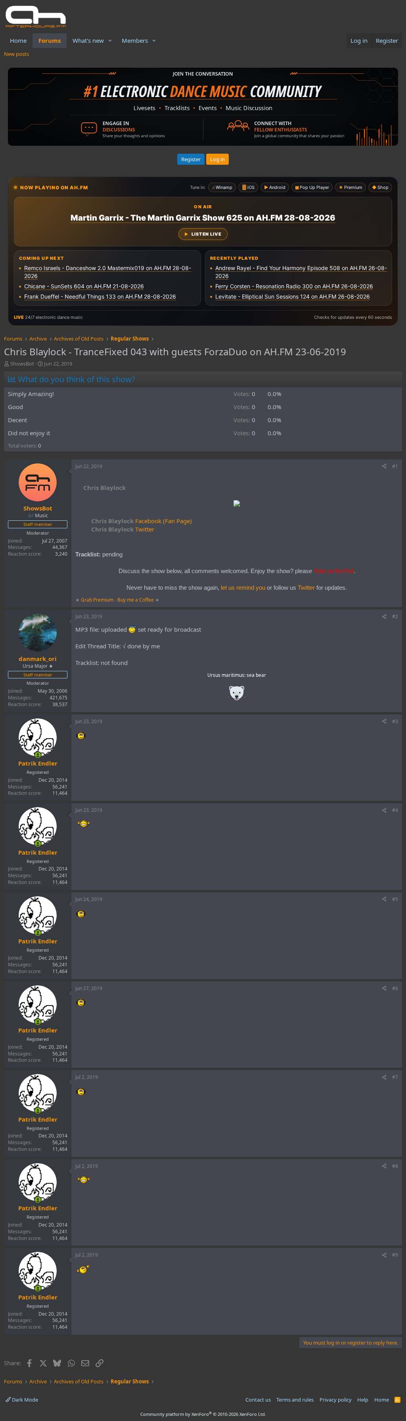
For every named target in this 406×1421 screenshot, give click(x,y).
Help (362, 1399)
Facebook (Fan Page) (141, 521)
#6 (395, 988)
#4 (395, 810)
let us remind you (243, 587)
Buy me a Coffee (135, 599)
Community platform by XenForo (203, 1414)
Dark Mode (24, 1399)
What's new (88, 40)
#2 (395, 616)
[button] (110, 40)
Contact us (258, 1399)
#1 (395, 466)
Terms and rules (295, 1399)
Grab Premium (98, 599)
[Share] (384, 466)
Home (18, 40)
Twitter (122, 529)
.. (236, 695)
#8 (395, 1166)
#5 (395, 899)
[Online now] (38, 755)
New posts (16, 53)
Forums (49, 40)
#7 (395, 1077)
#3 (395, 721)
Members (135, 40)
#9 (395, 1254)
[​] (236, 504)
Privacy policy (336, 1399)
